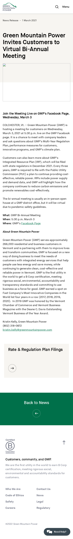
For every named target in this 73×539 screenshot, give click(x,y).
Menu (65, 6)
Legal (39, 501)
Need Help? (60, 531)
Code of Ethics (14, 495)
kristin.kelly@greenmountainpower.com (27, 330)
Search (57, 7)
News (39, 495)
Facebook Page (31, 223)
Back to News (36, 402)
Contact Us (43, 489)
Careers (10, 508)
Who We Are (13, 489)
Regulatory (43, 508)
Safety (9, 501)
